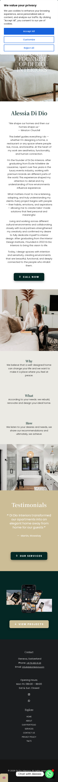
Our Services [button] (31, 556)
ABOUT (29, 720)
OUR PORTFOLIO (29, 724)
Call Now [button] (31, 277)
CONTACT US (29, 732)
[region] (29, 27)
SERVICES (29, 728)
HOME (29, 716)
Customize (29, 39)
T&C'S (29, 741)
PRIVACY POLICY (29, 737)
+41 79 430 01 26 (34, 663)
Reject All (29, 47)
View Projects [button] (31, 624)
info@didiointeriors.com (33, 667)
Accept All (29, 31)
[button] (29, 694)
